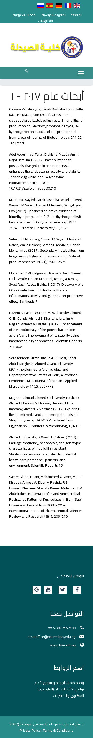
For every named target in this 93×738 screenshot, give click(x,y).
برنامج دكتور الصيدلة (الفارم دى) (61, 689)
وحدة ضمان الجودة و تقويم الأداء (59, 682)
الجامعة (76, 15)
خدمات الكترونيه (24, 15)
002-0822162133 (62, 628)
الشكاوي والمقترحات (68, 695)
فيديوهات (45, 20)
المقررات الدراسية (54, 15)
